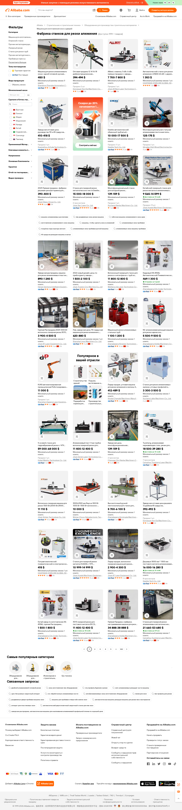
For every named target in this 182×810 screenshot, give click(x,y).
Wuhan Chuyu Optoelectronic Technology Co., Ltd (88, 517)
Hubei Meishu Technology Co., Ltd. (52, 460)
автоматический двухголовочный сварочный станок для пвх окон (68, 705)
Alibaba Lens (19, 784)
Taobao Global (102, 795)
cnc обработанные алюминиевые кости (63, 694)
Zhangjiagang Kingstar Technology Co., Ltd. (123, 344)
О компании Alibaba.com (16, 724)
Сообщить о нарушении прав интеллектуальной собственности (123, 755)
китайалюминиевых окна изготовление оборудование (106, 694)
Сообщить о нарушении (121, 763)
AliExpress (53, 795)
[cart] (130, 10)
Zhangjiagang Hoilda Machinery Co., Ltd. (158, 344)
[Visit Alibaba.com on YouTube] (169, 763)
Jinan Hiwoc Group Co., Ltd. (49, 202)
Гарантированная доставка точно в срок (55, 741)
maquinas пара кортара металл (53, 229)
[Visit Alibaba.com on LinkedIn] (153, 763)
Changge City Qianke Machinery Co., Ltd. (123, 460)
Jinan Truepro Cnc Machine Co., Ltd (87, 287)
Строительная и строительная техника (63, 25)
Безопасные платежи (50, 730)
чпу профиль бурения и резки (96, 688)
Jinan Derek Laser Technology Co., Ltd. (88, 457)
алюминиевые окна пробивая (133, 223)
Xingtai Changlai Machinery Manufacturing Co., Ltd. (123, 398)
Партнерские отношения (157, 753)
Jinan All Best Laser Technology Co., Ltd (123, 89)
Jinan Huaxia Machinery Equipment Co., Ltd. (158, 207)
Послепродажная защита (51, 748)
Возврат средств (118, 748)
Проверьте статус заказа (157, 740)
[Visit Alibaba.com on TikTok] (175, 763)
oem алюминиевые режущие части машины (132, 688)
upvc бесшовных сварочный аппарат (25, 694)
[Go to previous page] (84, 649)
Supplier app (88, 784)
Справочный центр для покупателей (121, 731)
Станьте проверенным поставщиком (156, 746)
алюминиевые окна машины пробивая (131, 229)
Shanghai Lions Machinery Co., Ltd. (87, 341)
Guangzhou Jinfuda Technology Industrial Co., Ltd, (53, 147)
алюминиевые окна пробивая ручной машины (90, 229)
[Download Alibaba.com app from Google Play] (168, 783)
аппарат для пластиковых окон (23, 705)
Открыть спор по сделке (122, 743)
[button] (94, 10)
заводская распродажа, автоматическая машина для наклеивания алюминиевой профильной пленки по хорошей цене (57, 711)
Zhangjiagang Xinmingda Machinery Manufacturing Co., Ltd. (123, 517)
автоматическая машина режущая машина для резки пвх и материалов (122, 700)
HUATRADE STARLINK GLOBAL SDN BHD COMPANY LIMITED (158, 83)
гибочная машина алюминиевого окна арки (128, 217)
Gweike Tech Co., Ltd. (117, 147)
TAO (112, 795)
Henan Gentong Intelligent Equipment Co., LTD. (53, 287)
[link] (178, 784)
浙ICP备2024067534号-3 (159, 806)
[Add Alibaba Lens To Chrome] (45, 783)
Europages (129, 795)
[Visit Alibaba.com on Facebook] (148, 763)
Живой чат (115, 737)
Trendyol (119, 795)
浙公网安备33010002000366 (134, 806)
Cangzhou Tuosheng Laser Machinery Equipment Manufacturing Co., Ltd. (158, 462)
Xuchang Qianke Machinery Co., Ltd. (122, 205)
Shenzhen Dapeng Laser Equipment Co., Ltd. (53, 402)
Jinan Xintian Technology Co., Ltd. (52, 517)
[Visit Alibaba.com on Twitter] (159, 763)
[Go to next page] (126, 649)
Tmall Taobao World (78, 795)
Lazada (91, 795)
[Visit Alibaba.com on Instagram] (164, 763)
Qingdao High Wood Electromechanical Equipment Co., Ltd (158, 147)
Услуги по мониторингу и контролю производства (51, 754)
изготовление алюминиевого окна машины (57, 223)
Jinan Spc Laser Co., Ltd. (83, 205)
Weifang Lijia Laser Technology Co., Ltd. (123, 287)
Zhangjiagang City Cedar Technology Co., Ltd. (158, 289)
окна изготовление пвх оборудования (63, 688)
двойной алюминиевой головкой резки (26, 688)
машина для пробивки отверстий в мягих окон (69, 700)
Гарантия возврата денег (51, 735)
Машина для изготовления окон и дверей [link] (54, 29)
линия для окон (141, 694)
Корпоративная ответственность (19, 740)
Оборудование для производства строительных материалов (110, 25)
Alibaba (40, 25)
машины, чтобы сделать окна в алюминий (98, 223)
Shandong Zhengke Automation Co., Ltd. (53, 85)
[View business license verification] (115, 806)
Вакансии (9, 745)
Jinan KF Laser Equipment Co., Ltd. (52, 344)
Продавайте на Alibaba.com (158, 730)
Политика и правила (49, 760)
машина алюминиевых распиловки (54, 217)
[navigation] (20, 337)
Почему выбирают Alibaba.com (18, 730)
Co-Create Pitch (12, 735)
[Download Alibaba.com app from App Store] (148, 783)
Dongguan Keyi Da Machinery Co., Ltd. (88, 89)
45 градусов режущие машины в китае (56, 235)
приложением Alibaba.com (125, 784)
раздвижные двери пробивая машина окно (27, 700)
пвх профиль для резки (163, 694)
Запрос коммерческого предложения (86, 739)
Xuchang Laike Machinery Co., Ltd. (157, 398)
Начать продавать (154, 735)
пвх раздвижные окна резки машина (90, 217)
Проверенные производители (89, 733)
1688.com (64, 795)
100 (121, 649)
